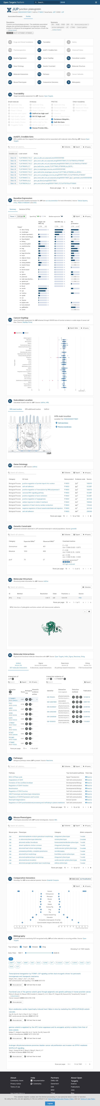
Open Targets (48, 96)
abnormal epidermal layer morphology (31, 857)
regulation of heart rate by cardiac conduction (37, 505)
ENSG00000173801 (24, 12)
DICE (34, 202)
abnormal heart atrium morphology (30, 848)
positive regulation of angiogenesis (34, 499)
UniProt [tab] (46, 409)
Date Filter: (12, 953)
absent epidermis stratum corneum (30, 845)
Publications (75, 1087)
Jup (10, 836)
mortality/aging (59, 851)
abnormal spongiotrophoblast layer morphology (34, 863)
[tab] (15, 16)
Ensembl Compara (53, 880)
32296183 (86, 707)
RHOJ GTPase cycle (15, 777)
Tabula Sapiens (82, 200)
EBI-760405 (51, 697)
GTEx (15, 202)
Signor (71, 656)
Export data (74, 328)
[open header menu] (96, 2)
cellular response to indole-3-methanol (35, 502)
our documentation (52, 200)
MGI (55, 820)
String (83, 656)
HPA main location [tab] (16, 409)
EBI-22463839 (51, 716)
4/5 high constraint (69, 564)
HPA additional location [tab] (33, 409)
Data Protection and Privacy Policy (61, 1099)
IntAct (66, 656)
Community (37, 1084)
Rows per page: (55, 188)
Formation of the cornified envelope (21, 783)
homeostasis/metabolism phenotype (66, 842)
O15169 (14, 710)
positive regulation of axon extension (34, 496)
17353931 (86, 721)
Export (77, 147)
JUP (54, 12)
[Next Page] (88, 188)
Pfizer (53, 1093)
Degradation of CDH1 (16, 780)
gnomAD (73, 529)
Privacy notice (15, 1084)
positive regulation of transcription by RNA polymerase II (40, 489)
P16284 (14, 739)
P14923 (40, 12)
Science (74, 1084)
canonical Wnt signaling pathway (33, 493)
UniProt (43, 402)
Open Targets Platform (17, 1093)
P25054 (14, 729)
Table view (75, 879)
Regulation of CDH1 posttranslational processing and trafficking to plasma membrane (37, 802)
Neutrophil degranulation (17, 800)
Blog (72, 1093)
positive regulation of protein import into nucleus (38, 483)
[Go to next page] (90, 1064)
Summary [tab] (13, 209)
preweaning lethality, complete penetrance (33, 851)
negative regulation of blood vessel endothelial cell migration (42, 508)
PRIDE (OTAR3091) (24, 202)
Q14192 (14, 705)
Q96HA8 (14, 734)
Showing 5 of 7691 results (80, 949)
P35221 (14, 725)
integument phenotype (62, 836)
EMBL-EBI (54, 1081)
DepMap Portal (27, 322)
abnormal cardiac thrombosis (28, 842)
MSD (52, 1090)
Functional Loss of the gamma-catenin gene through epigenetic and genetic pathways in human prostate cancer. (50, 992)
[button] (23, 227)
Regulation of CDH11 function (18, 785)
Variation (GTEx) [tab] (24, 209)
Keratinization (13, 788)
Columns (67, 147)
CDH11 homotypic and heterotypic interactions (24, 794)
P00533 (14, 720)
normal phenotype (61, 839)
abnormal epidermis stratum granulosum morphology (36, 836)
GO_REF (89, 486)
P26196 (14, 715)
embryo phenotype (61, 863)
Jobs (73, 1090)
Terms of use (15, 1087)
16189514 (86, 697)
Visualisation (86, 879)
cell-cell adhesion (28, 486)
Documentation (39, 1081)
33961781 (86, 702)
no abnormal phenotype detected (30, 839)
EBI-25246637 (51, 707)
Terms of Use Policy (87, 1099)
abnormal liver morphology (27, 854)
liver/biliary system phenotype (64, 854)
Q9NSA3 (14, 700)
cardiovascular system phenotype (66, 848)
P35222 (14, 744)
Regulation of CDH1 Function (18, 791)
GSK (52, 1087)
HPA (47, 402)
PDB (80, 598)
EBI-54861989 (51, 702)
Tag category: (13, 947)
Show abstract (17, 985)
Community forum (16, 1081)
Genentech (55, 1084)
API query (88, 147)
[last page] (90, 188)
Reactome (77, 656)
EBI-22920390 (51, 712)
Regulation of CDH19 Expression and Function (24, 797)
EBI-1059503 (51, 721)
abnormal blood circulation (27, 860)
